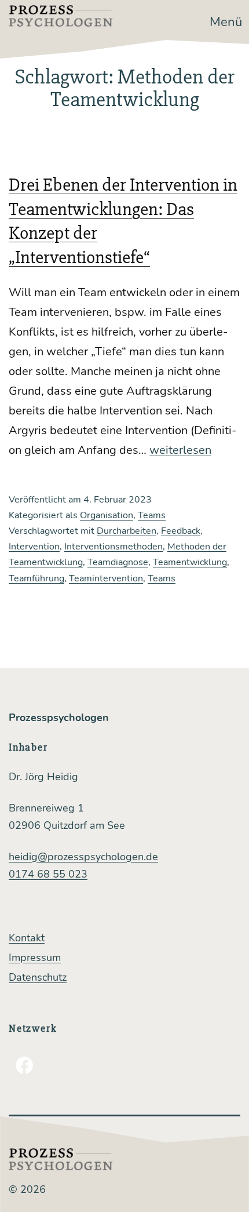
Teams (152, 515)
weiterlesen (180, 450)
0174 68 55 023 (48, 874)
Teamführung (36, 578)
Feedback (180, 531)
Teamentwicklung (190, 562)
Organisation (106, 515)
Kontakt (27, 938)
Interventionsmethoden (113, 546)
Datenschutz (38, 977)
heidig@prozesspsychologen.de (83, 857)
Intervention (34, 546)
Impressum (35, 957)
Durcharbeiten (126, 531)
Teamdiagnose (117, 562)
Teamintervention (106, 578)
